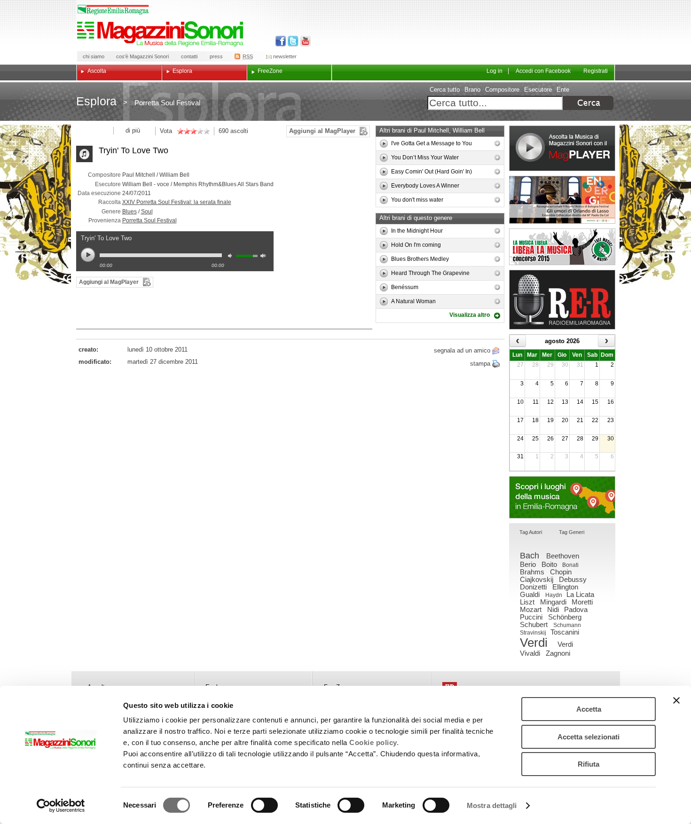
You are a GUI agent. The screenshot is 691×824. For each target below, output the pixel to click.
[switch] (264, 805)
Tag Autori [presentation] (530, 532)
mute (232, 256)
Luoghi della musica (562, 497)
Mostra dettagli (492, 805)
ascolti (239, 130)
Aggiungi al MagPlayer (322, 130)
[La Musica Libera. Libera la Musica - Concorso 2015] (562, 247)
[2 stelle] (183, 131)
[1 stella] (180, 131)
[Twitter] (292, 41)
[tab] (530, 532)
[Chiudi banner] (676, 700)
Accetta (588, 709)
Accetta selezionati (589, 737)
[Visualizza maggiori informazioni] (497, 143)
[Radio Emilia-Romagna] (562, 299)
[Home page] (161, 34)
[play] (384, 144)
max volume (264, 256)
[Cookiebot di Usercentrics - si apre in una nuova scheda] (61, 806)
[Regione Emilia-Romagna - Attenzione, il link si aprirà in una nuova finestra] (113, 10)
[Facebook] (280, 41)
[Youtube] (303, 41)
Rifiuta (588, 764)
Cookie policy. (374, 742)
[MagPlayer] (562, 148)
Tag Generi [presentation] (571, 532)
